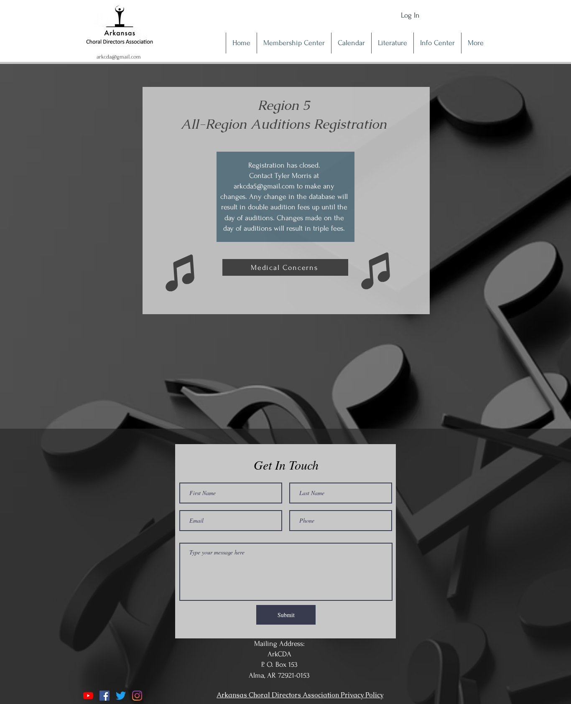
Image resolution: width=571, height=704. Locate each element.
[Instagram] (137, 696)
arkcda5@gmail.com (264, 186)
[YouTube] (88, 696)
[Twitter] (121, 696)
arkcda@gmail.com (119, 56)
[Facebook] (104, 696)
